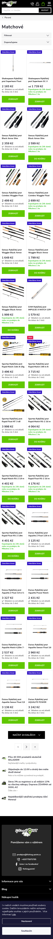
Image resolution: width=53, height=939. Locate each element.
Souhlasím (26, 930)
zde (14, 914)
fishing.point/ (29, 869)
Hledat (44, 10)
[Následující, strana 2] (26, 746)
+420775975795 (28, 859)
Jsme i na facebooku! (28, 864)
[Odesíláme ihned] (13, 62)
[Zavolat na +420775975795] (32, 4)
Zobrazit (13, 99)
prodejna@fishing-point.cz (29, 854)
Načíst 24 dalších (24, 735)
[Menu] (49, 3)
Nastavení (26, 921)
